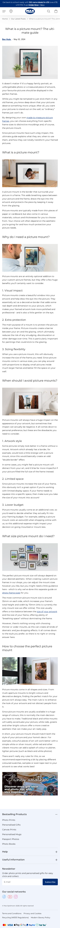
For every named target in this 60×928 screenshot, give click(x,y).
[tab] (30, 814)
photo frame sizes (11, 593)
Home (5, 19)
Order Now (34, 5)
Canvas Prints (9, 829)
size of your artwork (47, 611)
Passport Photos (10, 839)
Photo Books (8, 844)
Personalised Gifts (11, 824)
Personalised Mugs (11, 834)
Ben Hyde (6, 39)
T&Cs (42, 5)
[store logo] (30, 11)
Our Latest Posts (18, 19)
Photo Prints (8, 820)
